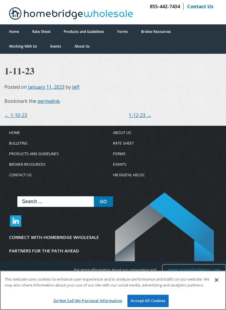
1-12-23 (140, 115)
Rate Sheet (41, 31)
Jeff (75, 87)
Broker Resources (156, 31)
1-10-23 (15, 115)
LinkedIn (15, 224)
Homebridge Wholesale (71, 15)
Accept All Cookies (148, 300)
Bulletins (18, 143)
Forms (122, 31)
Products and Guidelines (84, 31)
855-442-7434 (165, 6)
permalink (48, 101)
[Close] (216, 280)
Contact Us (200, 6)
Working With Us (23, 46)
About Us (82, 46)
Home (14, 31)
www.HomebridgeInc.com (193, 269)
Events (55, 46)
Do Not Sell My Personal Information (88, 300)
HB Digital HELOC (129, 174)
